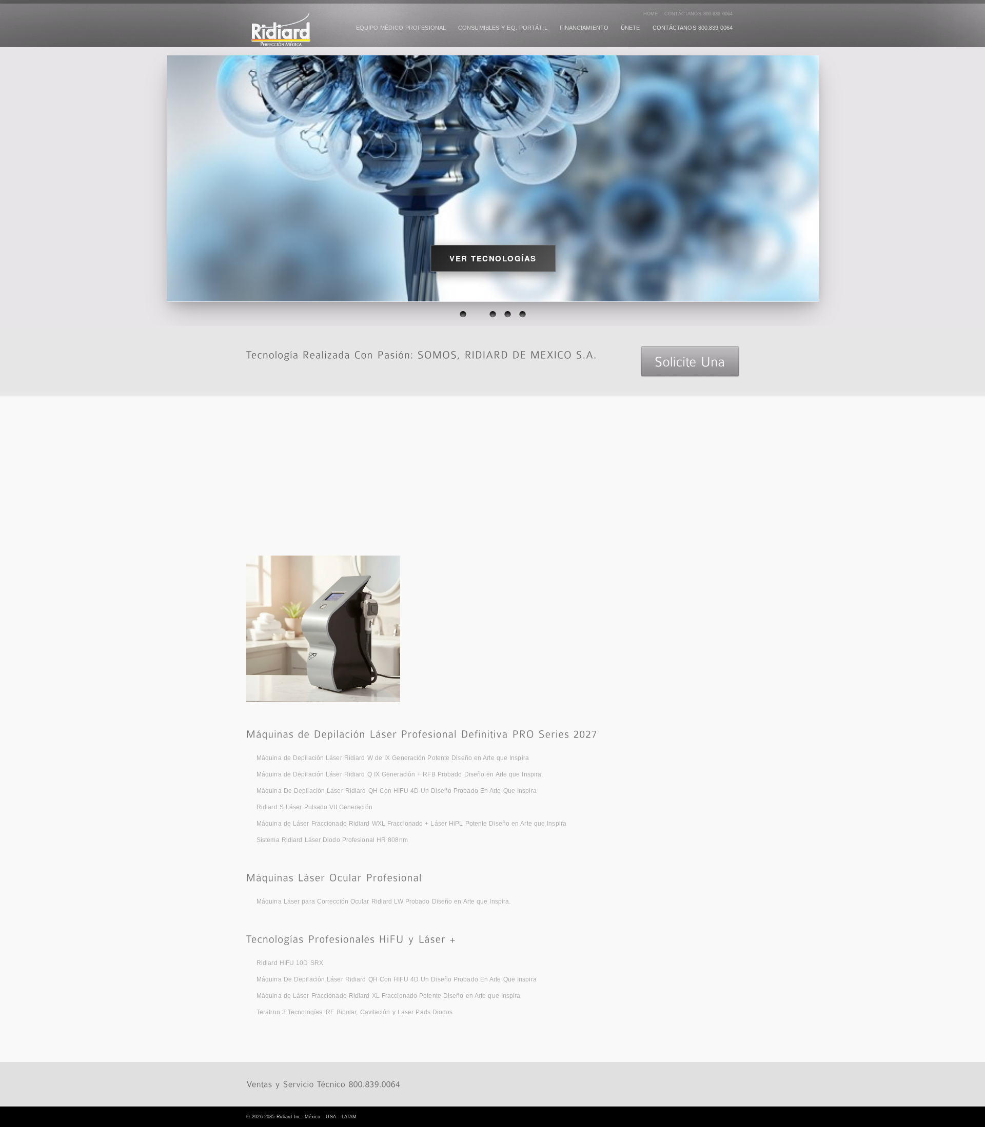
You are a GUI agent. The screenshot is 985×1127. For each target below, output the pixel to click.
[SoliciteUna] (690, 361)
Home (650, 13)
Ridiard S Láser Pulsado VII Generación (314, 807)
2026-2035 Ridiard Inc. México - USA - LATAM (304, 1116)
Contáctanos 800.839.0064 (698, 13)
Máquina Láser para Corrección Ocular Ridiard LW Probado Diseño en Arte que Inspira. (383, 901)
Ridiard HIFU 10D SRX (290, 963)
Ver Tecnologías (493, 258)
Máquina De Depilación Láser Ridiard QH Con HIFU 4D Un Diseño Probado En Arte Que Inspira (397, 790)
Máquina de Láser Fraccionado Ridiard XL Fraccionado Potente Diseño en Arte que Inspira (389, 995)
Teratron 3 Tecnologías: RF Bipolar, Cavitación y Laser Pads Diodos (355, 1012)
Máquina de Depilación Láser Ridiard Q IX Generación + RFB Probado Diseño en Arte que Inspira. (400, 774)
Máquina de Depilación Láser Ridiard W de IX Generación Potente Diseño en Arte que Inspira (393, 758)
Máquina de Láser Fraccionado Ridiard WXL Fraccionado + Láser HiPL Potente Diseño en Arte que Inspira (411, 823)
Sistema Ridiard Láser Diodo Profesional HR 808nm (332, 840)
